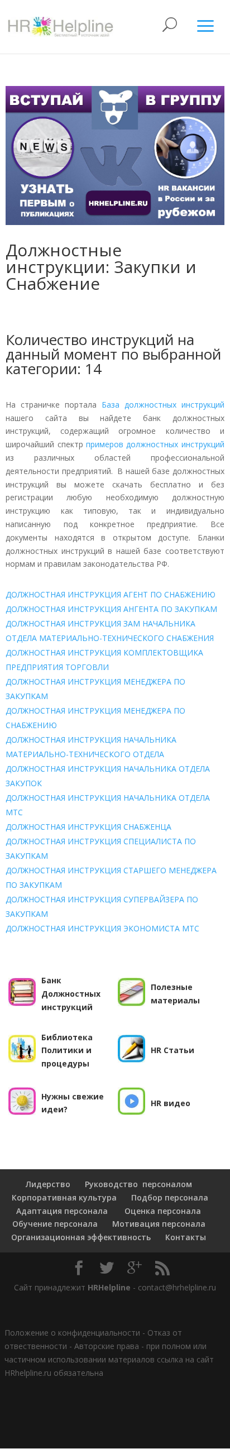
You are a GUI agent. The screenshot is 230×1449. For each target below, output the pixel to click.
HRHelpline (109, 1287)
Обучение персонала (55, 1223)
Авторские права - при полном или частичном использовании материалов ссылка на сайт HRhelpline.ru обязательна (109, 1359)
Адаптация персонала (62, 1211)
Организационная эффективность (81, 1237)
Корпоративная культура (63, 1197)
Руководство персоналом (138, 1184)
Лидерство (48, 1184)
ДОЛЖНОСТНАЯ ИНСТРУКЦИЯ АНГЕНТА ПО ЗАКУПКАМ (111, 609)
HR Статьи (172, 1050)
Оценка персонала (161, 1211)
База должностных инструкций (163, 404)
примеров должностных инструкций (155, 444)
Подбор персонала (169, 1197)
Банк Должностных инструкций (70, 993)
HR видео (170, 1103)
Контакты (185, 1237)
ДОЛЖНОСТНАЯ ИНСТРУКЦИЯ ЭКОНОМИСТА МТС (102, 928)
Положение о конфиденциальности (72, 1332)
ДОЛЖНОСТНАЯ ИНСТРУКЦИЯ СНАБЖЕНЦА (88, 826)
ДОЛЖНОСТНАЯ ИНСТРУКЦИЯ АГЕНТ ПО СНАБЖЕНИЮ (110, 594)
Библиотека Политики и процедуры (67, 1050)
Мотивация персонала (158, 1223)
